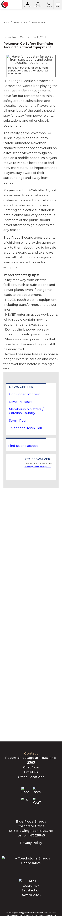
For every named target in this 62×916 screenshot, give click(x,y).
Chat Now (31, 767)
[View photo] (31, 59)
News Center (20, 22)
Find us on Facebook (24, 446)
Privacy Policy (31, 843)
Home (6, 22)
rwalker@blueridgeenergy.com (37, 466)
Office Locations (31, 777)
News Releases (39, 22)
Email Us (31, 772)
